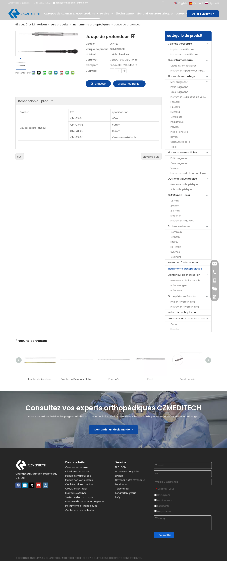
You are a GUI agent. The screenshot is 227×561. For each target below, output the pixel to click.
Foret (150, 379)
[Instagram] (45, 485)
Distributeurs (164, 500)
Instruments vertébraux (184, 54)
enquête (100, 84)
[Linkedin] (25, 485)
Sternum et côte (180, 141)
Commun (176, 232)
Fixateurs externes (179, 226)
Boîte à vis (176, 290)
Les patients (164, 511)
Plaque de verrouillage (181, 76)
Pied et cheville (179, 132)
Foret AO (114, 379)
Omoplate (176, 117)
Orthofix (175, 237)
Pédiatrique (177, 122)
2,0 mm (174, 205)
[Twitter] (31, 485)
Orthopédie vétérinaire (182, 296)
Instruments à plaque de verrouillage (190, 97)
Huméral (175, 112)
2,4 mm (175, 210)
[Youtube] (38, 485)
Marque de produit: (97, 49)
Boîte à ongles (178, 285)
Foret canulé (187, 379)
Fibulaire (175, 107)
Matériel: (91, 54)
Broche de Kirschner (39, 379)
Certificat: (92, 59)
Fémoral (175, 102)
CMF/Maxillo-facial (179, 195)
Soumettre (165, 535)
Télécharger (122, 488)
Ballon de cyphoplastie (182, 312)
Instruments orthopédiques (185, 268)
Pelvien (174, 127)
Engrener (175, 215)
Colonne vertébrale (180, 43)
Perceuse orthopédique (184, 184)
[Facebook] (18, 485)
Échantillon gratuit (125, 493)
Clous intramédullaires (183, 65)
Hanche (174, 329)
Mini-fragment (179, 82)
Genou (174, 324)
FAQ (117, 497)
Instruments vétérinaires (184, 306)
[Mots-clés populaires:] (163, 3)
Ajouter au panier (129, 84)
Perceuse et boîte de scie (185, 280)
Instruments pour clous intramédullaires (190, 70)
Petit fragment (179, 87)
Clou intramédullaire (180, 60)
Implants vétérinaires (182, 301)
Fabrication (121, 484)
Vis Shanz (175, 257)
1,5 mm (174, 200)
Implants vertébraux (182, 49)
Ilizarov (174, 242)
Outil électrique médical (182, 178)
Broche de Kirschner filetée (76, 379)
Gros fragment (179, 92)
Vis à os (174, 168)
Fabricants (163, 506)
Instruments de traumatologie (188, 173)
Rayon (174, 137)
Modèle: (90, 43)
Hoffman (175, 247)
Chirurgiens (163, 495)
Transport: (92, 65)
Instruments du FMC (182, 220)
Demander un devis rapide (113, 429)
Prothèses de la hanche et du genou (189, 318)
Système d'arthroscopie (183, 262)
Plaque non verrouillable (182, 152)
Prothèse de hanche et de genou (84, 501)
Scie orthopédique (181, 189)
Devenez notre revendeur (130, 480)
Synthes (175, 252)
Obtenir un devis (202, 13)
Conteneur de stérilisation (184, 275)
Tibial (173, 146)
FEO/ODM (120, 467)
